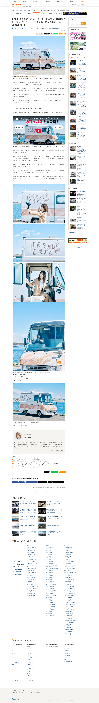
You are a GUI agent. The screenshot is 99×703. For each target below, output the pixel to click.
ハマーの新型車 (49, 613)
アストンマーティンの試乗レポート (71, 602)
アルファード (30, 668)
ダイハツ (13, 653)
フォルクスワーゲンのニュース (33, 565)
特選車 (29, 13)
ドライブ (13, 554)
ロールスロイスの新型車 (51, 595)
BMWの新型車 (49, 566)
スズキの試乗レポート (68, 557)
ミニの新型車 (48, 574)
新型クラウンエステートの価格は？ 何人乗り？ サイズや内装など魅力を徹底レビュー (28, 533)
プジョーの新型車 (49, 577)
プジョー (13, 677)
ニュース (58, 13)
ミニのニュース (30, 581)
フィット (29, 669)
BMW (13, 664)
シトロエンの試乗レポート (69, 586)
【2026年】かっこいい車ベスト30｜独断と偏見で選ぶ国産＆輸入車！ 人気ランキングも (81, 96)
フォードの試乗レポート (69, 618)
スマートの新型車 (49, 575)
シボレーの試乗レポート (69, 615)
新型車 (50, 13)
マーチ (28, 664)
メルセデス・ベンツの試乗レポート (71, 565)
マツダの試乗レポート (68, 554)
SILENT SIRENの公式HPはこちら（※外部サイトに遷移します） (29, 467)
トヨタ (27, 28)
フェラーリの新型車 (50, 588)
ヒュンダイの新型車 (50, 615)
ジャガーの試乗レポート (69, 600)
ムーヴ (28, 648)
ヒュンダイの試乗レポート (69, 634)
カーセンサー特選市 (16, 561)
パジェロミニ (30, 680)
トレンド (13, 550)
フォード (13, 675)
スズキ (13, 652)
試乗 (43, 13)
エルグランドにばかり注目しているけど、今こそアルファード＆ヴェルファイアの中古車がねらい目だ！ (54, 511)
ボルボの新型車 (49, 597)
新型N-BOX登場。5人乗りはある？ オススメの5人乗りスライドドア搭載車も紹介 (28, 525)
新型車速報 (48, 545)
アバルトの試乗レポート (69, 597)
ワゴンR (29, 646)
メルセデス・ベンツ (16, 661)
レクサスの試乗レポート (69, 547)
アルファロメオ (15, 680)
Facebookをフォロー (25, 482)
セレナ (28, 675)
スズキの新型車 (49, 557)
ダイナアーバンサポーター (34, 28)
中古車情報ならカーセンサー (17, 692)
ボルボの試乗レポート (68, 611)
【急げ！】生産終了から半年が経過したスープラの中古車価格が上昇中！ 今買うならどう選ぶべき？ (28, 518)
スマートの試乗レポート (69, 579)
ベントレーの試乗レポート (69, 604)
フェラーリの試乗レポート (69, 599)
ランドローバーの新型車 (51, 590)
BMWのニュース (30, 566)
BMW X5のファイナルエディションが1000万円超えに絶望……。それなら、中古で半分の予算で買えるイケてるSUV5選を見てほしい (81, 210)
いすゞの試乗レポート (68, 563)
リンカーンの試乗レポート (69, 627)
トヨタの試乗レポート (68, 549)
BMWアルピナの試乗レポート (70, 572)
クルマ (29, 10)
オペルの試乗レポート (68, 581)
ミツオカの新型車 (49, 563)
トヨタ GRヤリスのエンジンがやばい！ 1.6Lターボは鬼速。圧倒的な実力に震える (54, 503)
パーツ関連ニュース (31, 590)
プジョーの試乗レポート (69, 583)
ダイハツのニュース (31, 559)
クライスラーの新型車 (50, 604)
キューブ (29, 661)
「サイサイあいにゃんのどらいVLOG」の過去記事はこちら (27, 459)
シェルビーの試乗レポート (69, 633)
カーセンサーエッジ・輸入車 (52, 646)
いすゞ (13, 678)
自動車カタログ (67, 648)
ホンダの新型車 (49, 552)
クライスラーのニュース (32, 574)
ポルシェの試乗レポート (69, 575)
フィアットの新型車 (50, 583)
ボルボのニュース (31, 583)
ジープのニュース (31, 577)
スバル (13, 655)
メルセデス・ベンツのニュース (33, 563)
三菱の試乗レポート (68, 559)
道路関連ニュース (31, 593)
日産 (12, 648)
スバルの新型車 (49, 556)
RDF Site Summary (78, 246)
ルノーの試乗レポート (68, 584)
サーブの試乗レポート (68, 613)
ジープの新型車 (49, 608)
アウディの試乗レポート (69, 574)
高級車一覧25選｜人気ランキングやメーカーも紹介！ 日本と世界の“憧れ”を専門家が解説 (81, 63)
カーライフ (14, 552)
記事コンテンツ (67, 652)
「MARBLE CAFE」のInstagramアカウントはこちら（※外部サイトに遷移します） (34, 372)
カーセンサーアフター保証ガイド (19, 564)
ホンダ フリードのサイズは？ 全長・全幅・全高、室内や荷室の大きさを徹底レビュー (28, 503)
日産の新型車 (48, 550)
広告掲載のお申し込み (68, 661)
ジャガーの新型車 (49, 591)
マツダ (13, 659)
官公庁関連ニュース (31, 591)
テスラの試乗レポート (68, 624)
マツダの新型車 (49, 554)
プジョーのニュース (31, 584)
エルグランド (30, 662)
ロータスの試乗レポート (69, 608)
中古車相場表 (37, 692)
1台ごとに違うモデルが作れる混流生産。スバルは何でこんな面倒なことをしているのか (81, 167)
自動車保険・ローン (68, 653)
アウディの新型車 (49, 570)
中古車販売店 (66, 650)
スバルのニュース (31, 554)
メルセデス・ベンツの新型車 (52, 565)
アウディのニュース (31, 568)
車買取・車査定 (67, 655)
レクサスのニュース (31, 547)
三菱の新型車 (48, 559)
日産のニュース (30, 552)
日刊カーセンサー (20, 10)
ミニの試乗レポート (68, 577)
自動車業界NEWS (31, 545)
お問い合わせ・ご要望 (74, 700)
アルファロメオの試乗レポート (70, 590)
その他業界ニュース (31, 595)
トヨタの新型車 (49, 549)
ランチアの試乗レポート (69, 595)
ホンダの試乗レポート (68, 552)
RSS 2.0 (78, 247)
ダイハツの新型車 (49, 561)
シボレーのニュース (31, 572)
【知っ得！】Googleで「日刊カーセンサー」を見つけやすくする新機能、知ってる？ (81, 159)
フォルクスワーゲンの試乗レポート (71, 568)
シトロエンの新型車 (50, 581)
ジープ (13, 673)
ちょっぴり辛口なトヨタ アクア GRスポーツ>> (45, 492)
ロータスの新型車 (49, 593)
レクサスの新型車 (49, 547)
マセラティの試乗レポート (69, 591)
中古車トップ (14, 10)
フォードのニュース (31, 575)
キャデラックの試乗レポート (70, 620)
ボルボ (13, 668)
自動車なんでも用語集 (16, 571)
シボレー (13, 666)
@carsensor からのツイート (74, 232)
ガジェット (14, 556)
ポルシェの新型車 (49, 572)
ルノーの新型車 (49, 579)
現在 (72, 57)
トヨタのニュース (31, 549)
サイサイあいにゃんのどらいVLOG (48, 28)
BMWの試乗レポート (68, 570)
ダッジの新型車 (49, 611)
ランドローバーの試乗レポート (70, 606)
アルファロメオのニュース (33, 586)
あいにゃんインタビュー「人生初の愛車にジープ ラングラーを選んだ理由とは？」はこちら (35, 463)
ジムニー (29, 671)
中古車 (65, 646)
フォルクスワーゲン (16, 662)
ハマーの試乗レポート (68, 629)
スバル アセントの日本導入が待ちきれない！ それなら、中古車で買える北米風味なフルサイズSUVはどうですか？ (28, 511)
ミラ (28, 666)
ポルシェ (13, 671)
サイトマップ (85, 7)
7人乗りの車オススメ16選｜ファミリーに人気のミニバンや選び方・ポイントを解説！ (81, 135)
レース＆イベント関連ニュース (33, 588)
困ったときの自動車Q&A (17, 569)
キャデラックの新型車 (50, 606)
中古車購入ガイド (15, 566)
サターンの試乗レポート (69, 631)
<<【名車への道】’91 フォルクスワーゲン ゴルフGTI (23, 492)
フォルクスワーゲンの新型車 (52, 568)
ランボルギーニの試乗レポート (70, 593)
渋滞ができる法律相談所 (17, 574)
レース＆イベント (15, 549)
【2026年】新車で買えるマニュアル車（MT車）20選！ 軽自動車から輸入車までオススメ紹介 (81, 113)
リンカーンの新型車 (50, 609)
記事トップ (18, 13)
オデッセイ (29, 653)
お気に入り (83, 4)
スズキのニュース (31, 561)
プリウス (29, 655)
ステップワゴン (30, 652)
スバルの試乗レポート (68, 556)
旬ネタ (25, 10)
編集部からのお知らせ (16, 557)
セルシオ (29, 659)
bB (28, 677)
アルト (28, 678)
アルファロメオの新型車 (51, 584)
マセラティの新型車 (50, 586)
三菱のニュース (30, 557)
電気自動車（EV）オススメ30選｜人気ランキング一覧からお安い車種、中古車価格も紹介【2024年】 (81, 78)
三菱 (12, 657)
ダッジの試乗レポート (68, 625)
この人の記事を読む (57, 451)
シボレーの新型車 (49, 602)
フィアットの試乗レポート (69, 588)
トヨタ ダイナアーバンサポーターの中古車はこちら (26, 422)
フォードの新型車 (49, 600)
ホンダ (13, 650)
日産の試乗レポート (68, 550)
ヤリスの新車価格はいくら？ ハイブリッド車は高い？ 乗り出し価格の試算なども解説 (54, 533)
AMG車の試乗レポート (68, 566)
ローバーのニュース (31, 579)
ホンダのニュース (31, 550)
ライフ (28, 650)
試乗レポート (66, 545)
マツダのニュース (31, 556)
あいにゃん (58, 28)
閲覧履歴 (74, 4)
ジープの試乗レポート (68, 617)
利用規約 (49, 700)
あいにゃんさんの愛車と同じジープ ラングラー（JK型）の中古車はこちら (31, 465)
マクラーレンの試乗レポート (70, 609)
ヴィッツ (29, 673)
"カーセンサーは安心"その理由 (57, 700)
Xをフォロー (52, 482)
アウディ (13, 669)
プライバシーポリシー (42, 700)
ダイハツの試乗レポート (69, 561)
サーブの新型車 (49, 599)
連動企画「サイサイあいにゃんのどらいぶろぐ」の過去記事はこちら (30, 461)
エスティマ (29, 657)
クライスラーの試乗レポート (70, 622)
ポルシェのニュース (31, 570)
